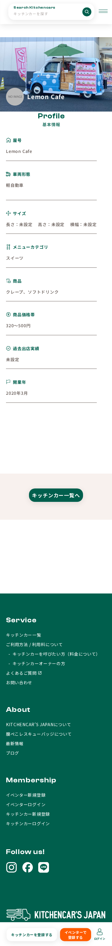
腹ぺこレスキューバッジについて (39, 734)
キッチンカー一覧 (23, 635)
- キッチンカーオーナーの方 (35, 663)
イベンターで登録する (76, 935)
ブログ (12, 753)
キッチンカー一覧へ (56, 495)
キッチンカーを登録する (32, 934)
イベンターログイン (25, 804)
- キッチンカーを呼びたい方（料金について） (53, 654)
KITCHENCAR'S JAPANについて (38, 724)
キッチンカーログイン (28, 823)
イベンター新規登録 (25, 795)
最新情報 (15, 743)
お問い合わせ (19, 682)
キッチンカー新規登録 (28, 814)
